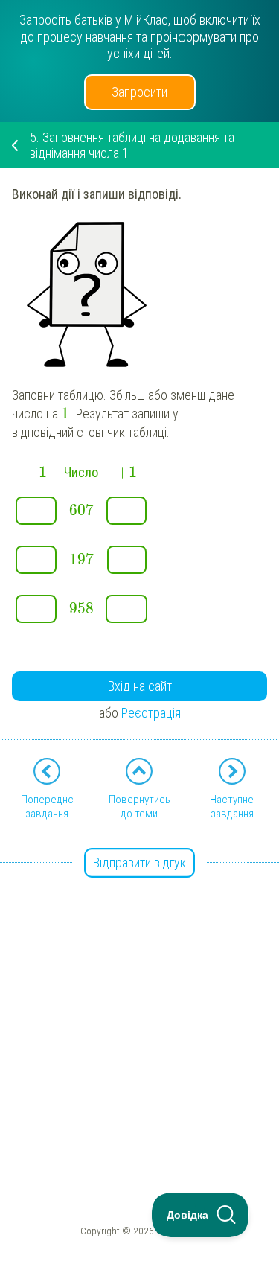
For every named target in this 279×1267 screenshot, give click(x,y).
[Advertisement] (139, 1003)
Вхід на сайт (140, 686)
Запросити (139, 92)
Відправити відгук (139, 862)
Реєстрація (151, 713)
